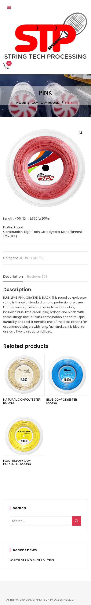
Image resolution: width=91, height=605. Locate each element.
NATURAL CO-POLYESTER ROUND (22, 401)
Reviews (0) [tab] (37, 276)
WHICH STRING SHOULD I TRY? (32, 560)
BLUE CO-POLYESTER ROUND (61, 401)
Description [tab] (13, 276)
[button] (80, 132)
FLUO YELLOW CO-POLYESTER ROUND (17, 462)
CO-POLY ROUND (31, 258)
